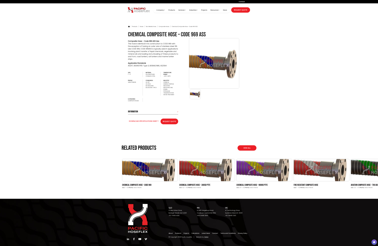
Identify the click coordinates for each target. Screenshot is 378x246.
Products (171, 10)
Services (181, 10)
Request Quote (169, 121)
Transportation (168, 93)
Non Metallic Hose (151, 26)
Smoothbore (132, 82)
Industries (192, 10)
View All (247, 148)
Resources (214, 10)
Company (160, 10)
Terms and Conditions (228, 233)
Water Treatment (168, 94)
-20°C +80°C (167, 76)
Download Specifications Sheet (143, 121)
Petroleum (166, 91)
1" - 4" (129, 74)
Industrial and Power (168, 88)
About (171, 233)
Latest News (206, 233)
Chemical (166, 82)
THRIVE (206, 237)
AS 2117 (148, 82)
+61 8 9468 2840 (202, 216)
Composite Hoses (164, 26)
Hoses (141, 26)
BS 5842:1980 (150, 86)
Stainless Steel (150, 76)
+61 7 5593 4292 (174, 216)
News (225, 10)
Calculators (195, 233)
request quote (240, 10)
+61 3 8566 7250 (230, 216)
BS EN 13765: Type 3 (151, 87)
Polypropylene (150, 74)
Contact (242, 2)
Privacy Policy (242, 233)
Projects (204, 10)
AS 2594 (148, 84)
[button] (374, 242)
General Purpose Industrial (168, 85)
